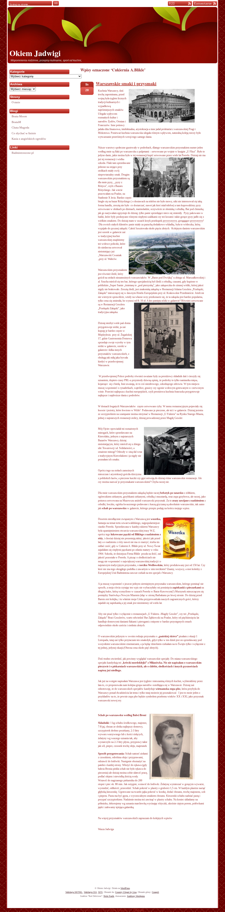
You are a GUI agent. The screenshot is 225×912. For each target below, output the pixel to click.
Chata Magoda (20, 127)
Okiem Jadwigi (35, 53)
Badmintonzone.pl (23, 152)
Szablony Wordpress (136, 896)
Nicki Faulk (108, 896)
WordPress (125, 888)
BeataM (16, 122)
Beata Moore (19, 116)
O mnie (16, 102)
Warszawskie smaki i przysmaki (126, 83)
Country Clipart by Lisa (125, 892)
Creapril (155, 892)
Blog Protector (119, 909)
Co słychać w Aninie (24, 133)
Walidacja (74, 892)
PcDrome (138, 909)
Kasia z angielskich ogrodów (29, 138)
